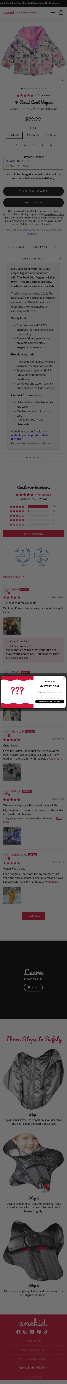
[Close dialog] (64, 677)
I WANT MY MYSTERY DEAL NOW (49, 701)
